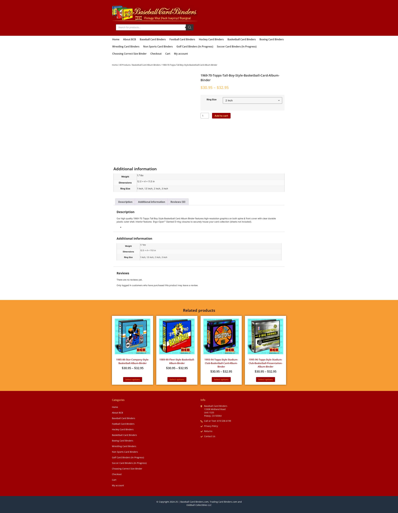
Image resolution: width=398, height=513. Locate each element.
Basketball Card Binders (241, 39)
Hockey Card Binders (211, 39)
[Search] (190, 27)
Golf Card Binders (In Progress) (194, 46)
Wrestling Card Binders (125, 46)
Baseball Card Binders (153, 39)
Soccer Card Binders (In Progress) (237, 46)
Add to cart (221, 115)
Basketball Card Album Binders (146, 64)
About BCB (129, 39)
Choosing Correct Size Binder (129, 53)
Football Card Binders (182, 39)
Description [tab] (125, 201)
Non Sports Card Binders (158, 46)
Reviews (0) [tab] (178, 201)
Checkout (156, 53)
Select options (132, 379)
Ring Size (212, 99)
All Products (124, 64)
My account (181, 53)
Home (115, 39)
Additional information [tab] (151, 201)
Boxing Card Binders (271, 39)
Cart (167, 53)
